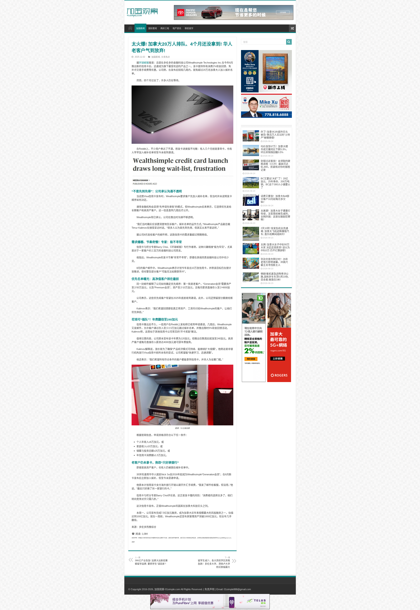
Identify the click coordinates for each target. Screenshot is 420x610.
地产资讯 (177, 28)
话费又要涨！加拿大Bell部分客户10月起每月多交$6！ (275, 199)
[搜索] (289, 42)
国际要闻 (152, 28)
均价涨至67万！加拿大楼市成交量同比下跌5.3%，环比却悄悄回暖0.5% (274, 149)
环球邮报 (144, 62)
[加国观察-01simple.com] (142, 12)
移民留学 (189, 28)
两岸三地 (164, 28)
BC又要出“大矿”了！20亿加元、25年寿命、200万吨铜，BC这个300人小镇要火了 (275, 183)
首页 (130, 27)
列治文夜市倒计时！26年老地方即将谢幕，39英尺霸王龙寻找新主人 (274, 262)
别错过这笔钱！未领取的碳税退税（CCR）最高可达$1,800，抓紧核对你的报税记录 (275, 165)
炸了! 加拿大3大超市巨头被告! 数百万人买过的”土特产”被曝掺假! (275, 134)
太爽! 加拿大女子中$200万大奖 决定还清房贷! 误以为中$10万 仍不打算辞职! (275, 247)
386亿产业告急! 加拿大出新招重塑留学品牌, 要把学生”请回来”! (151, 560)
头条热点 (165, 57)
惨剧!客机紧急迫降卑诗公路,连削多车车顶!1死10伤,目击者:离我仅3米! (275, 276)
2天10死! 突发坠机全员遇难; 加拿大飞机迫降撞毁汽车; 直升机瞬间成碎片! (275, 231)
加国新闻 (140, 28)
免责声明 (209, 589)
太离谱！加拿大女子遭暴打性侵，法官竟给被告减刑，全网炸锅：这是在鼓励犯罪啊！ (275, 215)
